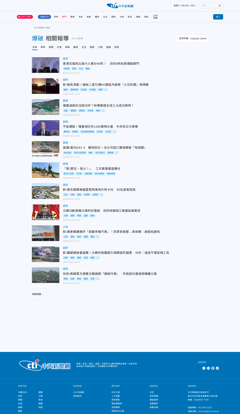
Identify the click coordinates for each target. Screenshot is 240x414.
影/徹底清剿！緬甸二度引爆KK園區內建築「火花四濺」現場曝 (45, 86)
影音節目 (77, 396)
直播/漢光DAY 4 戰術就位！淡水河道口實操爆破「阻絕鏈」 (45, 149)
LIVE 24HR (25, 17)
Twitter (199, 368)
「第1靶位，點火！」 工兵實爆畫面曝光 (45, 170)
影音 (130, 17)
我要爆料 (154, 403)
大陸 (122, 17)
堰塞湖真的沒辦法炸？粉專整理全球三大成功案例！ (45, 107)
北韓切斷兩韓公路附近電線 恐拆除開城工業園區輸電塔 (45, 212)
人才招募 (116, 396)
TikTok (217, 368)
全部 (34, 47)
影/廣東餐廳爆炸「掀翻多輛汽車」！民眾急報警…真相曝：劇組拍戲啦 (45, 233)
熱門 (64, 17)
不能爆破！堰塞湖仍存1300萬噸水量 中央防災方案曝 (45, 128)
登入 (218, 17)
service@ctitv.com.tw (208, 411)
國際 (113, 17)
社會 (81, 17)
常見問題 (154, 396)
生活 (105, 17)
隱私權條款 (117, 403)
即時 (56, 17)
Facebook (203, 368)
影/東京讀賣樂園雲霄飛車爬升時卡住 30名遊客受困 (45, 191)
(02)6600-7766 (201, 400)
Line (212, 368)
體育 (97, 17)
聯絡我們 (154, 400)
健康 (138, 17)
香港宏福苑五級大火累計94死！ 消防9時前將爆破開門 (45, 65)
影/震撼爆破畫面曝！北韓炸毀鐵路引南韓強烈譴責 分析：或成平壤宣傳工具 (45, 254)
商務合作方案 (118, 411)
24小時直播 (78, 392)
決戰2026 (44, 17)
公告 (152, 392)
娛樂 (89, 17)
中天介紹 (116, 392)
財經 (146, 17)
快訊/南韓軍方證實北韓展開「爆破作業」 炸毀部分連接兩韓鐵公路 (45, 275)
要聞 (72, 17)
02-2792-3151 (205, 407)
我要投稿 (154, 407)
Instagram (208, 368)
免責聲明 (116, 407)
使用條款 (116, 400)
